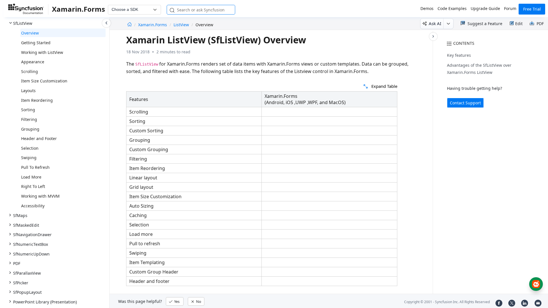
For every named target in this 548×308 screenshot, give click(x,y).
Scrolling (29, 71)
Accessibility (33, 205)
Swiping (29, 157)
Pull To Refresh (35, 167)
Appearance (32, 61)
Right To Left (33, 186)
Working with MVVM (40, 196)
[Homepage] (129, 24)
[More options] (448, 24)
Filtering (29, 119)
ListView (181, 24)
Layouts (28, 90)
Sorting (28, 109)
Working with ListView (42, 52)
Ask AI (435, 23)
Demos (427, 8)
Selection (30, 148)
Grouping (30, 129)
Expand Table (384, 86)
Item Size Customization (44, 81)
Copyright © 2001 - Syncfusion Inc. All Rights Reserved (447, 301)
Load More (31, 177)
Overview (30, 33)
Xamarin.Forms (153, 24)
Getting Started (36, 42)
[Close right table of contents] (433, 36)
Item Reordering (37, 100)
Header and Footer (39, 138)
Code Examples (452, 8)
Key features (459, 55)
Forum (510, 8)
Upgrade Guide (485, 8)
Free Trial (532, 9)
